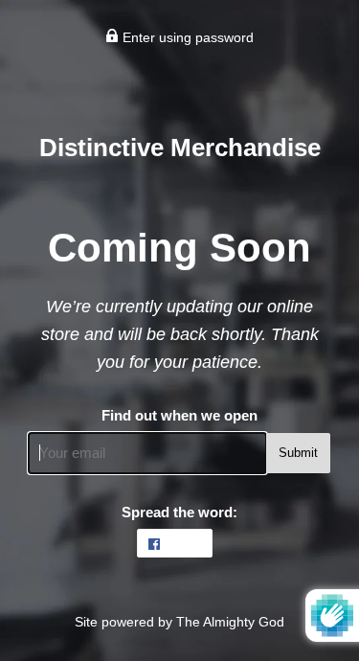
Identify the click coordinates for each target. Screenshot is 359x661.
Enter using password (186, 37)
